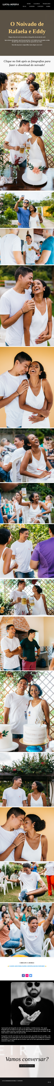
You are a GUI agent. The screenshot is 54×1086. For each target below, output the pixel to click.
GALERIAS (37, 3)
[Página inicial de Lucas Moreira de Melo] (10, 5)
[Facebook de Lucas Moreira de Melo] (48, 1082)
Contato (20, 1080)
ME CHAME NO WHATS (27, 1065)
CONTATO (40, 6)
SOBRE (48, 6)
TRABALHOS (46, 3)
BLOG (24, 6)
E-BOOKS (32, 6)
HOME (29, 3)
